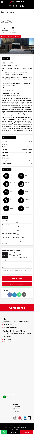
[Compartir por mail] (24, 294)
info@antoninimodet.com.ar (20, 257)
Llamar (13, 432)
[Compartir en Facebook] (9, 294)
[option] (17, 46)
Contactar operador (17, 284)
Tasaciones (17, 409)
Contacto (17, 411)
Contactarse (17, 278)
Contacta (27, 432)
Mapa (10, 36)
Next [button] (32, 46)
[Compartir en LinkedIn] (14, 294)
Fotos (3, 36)
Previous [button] (2, 46)
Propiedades (17, 406)
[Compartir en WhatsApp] (19, 294)
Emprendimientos (17, 408)
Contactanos (17, 307)
